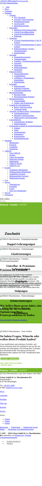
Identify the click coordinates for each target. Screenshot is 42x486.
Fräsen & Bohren (15, 72)
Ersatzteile (13, 187)
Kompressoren (19, 136)
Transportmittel (19, 101)
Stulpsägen (18, 65)
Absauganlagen (19, 132)
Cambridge (13, 147)
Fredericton (13, 149)
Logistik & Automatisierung (19, 105)
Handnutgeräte (19, 53)
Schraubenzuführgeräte (22, 90)
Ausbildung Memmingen (18, 170)
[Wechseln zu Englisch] (9, 195)
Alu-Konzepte (19, 24)
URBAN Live (14, 166)
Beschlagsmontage (16, 93)
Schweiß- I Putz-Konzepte (23, 20)
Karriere (8, 168)
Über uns (3, 403)
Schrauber (13, 84)
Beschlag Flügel (20, 95)
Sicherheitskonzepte (21, 139)
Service (7, 182)
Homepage (4, 205)
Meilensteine (14, 161)
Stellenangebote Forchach (18, 176)
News (7, 9)
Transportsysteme (20, 109)
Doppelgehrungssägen (22, 57)
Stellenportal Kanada (17, 178)
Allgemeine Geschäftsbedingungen (21, 429)
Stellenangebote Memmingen (20, 172)
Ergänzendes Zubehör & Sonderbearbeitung (25, 126)
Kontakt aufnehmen (9, 359)
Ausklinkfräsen (19, 76)
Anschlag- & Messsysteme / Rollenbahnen (25, 111)
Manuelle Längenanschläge (24, 116)
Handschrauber (19, 86)
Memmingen (14, 143)
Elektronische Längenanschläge (25, 118)
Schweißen (13, 28)
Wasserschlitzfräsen (21, 74)
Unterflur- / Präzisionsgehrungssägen (27, 61)
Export (11, 189)
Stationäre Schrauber (21, 88)
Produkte (8, 13)
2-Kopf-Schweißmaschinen (24, 34)
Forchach (12, 145)
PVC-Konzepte (19, 17)
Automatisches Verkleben (23, 122)
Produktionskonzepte (22, 22)
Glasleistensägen (20, 59)
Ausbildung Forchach (17, 174)
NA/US (7, 193)
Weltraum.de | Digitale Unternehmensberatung (15, 436)
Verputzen (13, 38)
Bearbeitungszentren (21, 26)
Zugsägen (17, 63)
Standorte (8, 141)
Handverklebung (20, 124)
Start (7, 7)
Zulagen (17, 128)
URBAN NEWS (15, 164)
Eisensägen (18, 70)
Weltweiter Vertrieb (16, 159)
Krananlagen (18, 134)
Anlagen (12, 15)
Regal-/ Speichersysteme (23, 107)
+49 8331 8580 (5, 1)
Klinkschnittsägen (20, 68)
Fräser (16, 130)
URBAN (8, 151)
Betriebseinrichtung (16, 99)
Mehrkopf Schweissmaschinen (25, 30)
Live (6, 180)
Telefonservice (14, 184)
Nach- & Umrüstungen (17, 191)
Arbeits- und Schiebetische (24, 103)
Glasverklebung (15, 120)
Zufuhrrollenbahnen (21, 113)
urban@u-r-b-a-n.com (14, 388)
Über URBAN (14, 153)
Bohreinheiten (19, 82)
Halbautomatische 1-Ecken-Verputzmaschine (24, 50)
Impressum (4, 427)
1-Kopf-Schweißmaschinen (24, 32)
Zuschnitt (12, 55)
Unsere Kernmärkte (16, 157)
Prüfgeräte (18, 36)
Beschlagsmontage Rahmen (24, 97)
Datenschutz (15, 427)
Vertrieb (12, 155)
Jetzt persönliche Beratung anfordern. (13, 320)
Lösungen (8, 11)
